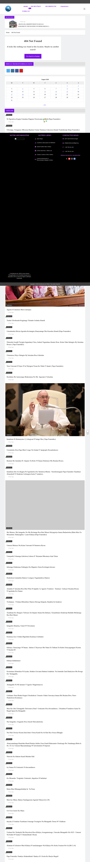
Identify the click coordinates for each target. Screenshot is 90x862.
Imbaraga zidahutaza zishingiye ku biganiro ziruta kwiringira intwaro (31, 567)
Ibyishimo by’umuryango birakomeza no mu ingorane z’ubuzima (30, 377)
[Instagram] (72, 159)
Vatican (9, 114)
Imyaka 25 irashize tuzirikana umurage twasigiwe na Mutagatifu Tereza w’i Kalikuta (36, 821)
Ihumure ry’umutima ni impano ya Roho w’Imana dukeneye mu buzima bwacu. (35, 461)
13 (45, 91)
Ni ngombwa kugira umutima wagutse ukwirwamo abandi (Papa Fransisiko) (33, 119)
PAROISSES (64, 6)
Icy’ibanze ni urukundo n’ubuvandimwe (21, 767)
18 (22, 94)
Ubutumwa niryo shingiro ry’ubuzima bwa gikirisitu (25, 355)
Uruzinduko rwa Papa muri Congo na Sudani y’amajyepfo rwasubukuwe (32, 450)
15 (67, 91)
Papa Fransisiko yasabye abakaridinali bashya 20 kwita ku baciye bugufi (32, 856)
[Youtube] (69, 159)
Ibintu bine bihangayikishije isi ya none (21, 789)
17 (11, 94)
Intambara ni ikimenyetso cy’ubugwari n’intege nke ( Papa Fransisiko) (31, 439)
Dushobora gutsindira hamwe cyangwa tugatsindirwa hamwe (28, 578)
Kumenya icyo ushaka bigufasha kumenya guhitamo (25, 637)
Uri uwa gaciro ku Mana (16, 811)
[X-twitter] (66, 159)
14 (56, 91)
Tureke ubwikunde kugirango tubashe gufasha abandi (26, 320)
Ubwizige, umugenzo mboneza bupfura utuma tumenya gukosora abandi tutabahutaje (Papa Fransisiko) (43, 130)
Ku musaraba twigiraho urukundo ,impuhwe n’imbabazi (27, 778)
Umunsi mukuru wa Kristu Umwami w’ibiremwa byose (26, 545)
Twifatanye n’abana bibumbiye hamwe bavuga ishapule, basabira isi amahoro (34, 602)
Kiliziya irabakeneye (13, 661)
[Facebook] (74, 159)
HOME (25, 6)
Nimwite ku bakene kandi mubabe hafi (20, 756)
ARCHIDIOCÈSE (50, 6)
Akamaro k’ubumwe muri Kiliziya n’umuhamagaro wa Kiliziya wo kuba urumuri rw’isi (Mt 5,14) (41, 845)
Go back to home (33, 56)
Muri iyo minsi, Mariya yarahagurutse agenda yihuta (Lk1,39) (28, 800)
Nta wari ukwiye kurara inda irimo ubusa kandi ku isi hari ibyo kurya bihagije (35, 733)
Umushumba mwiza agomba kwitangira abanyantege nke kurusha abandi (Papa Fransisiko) (39, 331)
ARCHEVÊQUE (36, 6)
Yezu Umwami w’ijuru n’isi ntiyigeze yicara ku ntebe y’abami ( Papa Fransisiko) (35, 366)
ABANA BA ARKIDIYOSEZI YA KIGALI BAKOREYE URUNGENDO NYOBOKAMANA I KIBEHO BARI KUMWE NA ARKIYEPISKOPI (33, 26)
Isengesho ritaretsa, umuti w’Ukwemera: (21, 626)
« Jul (44, 105)
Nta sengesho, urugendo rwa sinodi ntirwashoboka (25, 722)
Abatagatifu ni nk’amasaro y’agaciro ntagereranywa (25, 685)
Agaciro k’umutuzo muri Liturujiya (19, 310)
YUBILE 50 (26, 10)
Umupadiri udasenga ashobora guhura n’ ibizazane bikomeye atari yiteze (32, 556)
